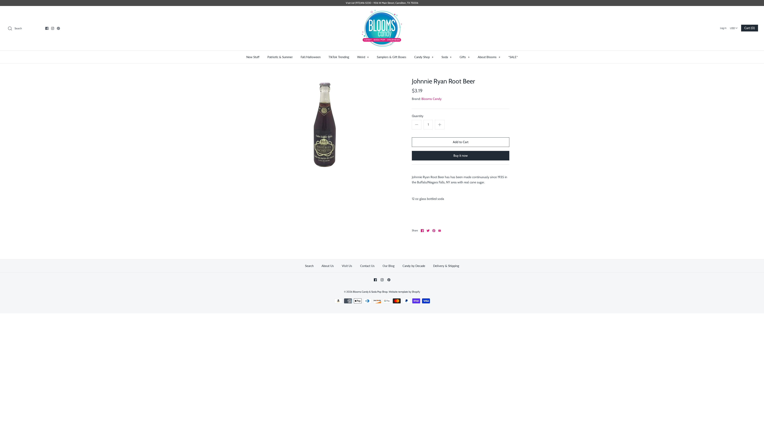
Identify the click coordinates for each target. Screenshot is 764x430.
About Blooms (489, 57)
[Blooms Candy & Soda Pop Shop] (382, 28)
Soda (446, 57)
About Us (328, 266)
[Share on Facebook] (422, 230)
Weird (363, 57)
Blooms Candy (431, 99)
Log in (723, 27)
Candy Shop (424, 57)
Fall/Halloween (311, 57)
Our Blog (389, 266)
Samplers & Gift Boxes (391, 57)
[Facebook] (46, 28)
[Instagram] (52, 28)
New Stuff (252, 57)
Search (309, 266)
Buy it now (460, 155)
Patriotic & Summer (280, 57)
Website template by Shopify (404, 291)
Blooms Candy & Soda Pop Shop (370, 291)
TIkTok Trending (338, 57)
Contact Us (367, 266)
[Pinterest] (58, 28)
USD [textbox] (734, 26)
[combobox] (734, 27)
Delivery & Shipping (446, 266)
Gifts (465, 57)
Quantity (417, 116)
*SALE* (513, 57)
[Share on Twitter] (428, 230)
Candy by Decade (413, 266)
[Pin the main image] (433, 230)
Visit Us (347, 266)
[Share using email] (439, 230)
